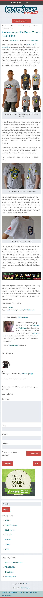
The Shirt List (10, 567)
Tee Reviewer (14, 40)
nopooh (17, 310)
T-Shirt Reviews (29, 310)
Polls (7, 549)
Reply (31, 374)
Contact (8, 539)
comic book (10, 310)
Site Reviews (9, 530)
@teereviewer (13, 345)
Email (4, 434)
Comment (5, 399)
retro (21, 310)
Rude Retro (23, 328)
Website (5, 443)
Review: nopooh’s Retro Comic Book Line (21, 34)
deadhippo (35, 325)
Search (28, 2)
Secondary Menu (20, 21)
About (7, 544)
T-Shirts (10, 307)
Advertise (8, 535)
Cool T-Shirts (25, 588)
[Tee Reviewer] (21, 13)
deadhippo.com (10, 576)
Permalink (24, 374)
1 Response (34, 40)
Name (4, 425)
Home (19, 26)
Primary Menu (15, 2)
